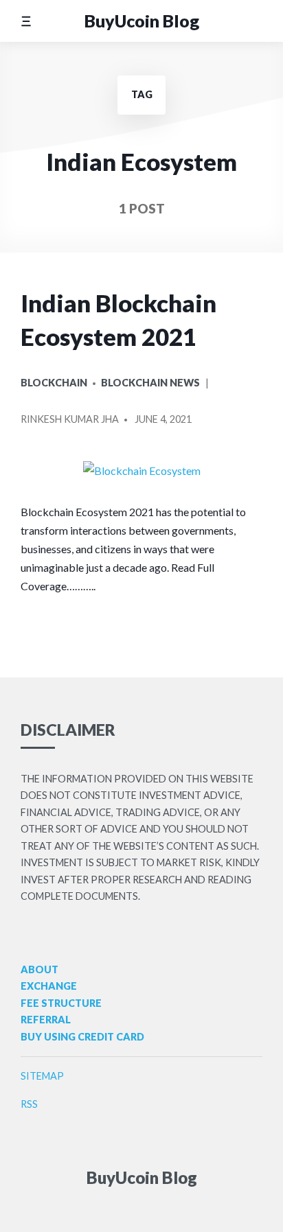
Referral (46, 1019)
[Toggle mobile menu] (25, 20)
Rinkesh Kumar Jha (70, 419)
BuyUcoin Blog (141, 20)
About (39, 969)
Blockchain (54, 382)
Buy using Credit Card (82, 1037)
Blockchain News (150, 382)
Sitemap (42, 1076)
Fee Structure (61, 1003)
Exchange (49, 986)
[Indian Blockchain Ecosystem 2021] (141, 470)
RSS (29, 1104)
